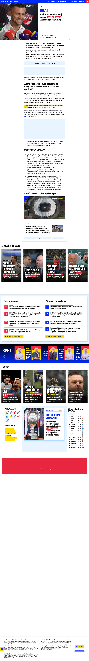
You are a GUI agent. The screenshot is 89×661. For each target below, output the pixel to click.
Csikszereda (73, 447)
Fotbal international (63, 1)
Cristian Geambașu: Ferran (39, 353)
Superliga (42, 6)
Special (80, 1)
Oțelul (72, 434)
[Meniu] (87, 1)
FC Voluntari (73, 443)
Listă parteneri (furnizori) (46, 649)
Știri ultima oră (11, 301)
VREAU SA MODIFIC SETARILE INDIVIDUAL (79, 651)
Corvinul (72, 428)
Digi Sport (27, 116)
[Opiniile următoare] (10, 356)
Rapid (72, 422)
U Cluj (72, 432)
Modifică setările (54, 455)
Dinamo (72, 418)
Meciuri (75, 414)
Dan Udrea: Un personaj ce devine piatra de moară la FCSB (72, 353)
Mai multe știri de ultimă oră (14, 336)
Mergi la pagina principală (55, 336)
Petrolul (72, 436)
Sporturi (73, 1)
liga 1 (40, 238)
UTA (72, 445)
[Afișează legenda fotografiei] (35, 38)
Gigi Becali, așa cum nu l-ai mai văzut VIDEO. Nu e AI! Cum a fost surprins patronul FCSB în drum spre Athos (23, 323)
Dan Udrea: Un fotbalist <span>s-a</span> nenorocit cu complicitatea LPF (23, 353)
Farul (72, 430)
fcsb (13, 440)
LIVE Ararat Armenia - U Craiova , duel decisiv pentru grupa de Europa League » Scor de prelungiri (23, 307)
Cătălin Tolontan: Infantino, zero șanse (56, 353)
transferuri (47, 238)
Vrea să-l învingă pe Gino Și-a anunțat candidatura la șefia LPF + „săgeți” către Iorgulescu (23, 331)
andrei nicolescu (58, 238)
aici (31, 652)
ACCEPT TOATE (79, 646)
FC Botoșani (73, 441)
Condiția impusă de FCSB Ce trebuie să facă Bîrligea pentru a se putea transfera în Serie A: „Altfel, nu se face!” (56, 265)
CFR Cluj (9, 435)
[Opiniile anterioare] (4, 356)
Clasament (71, 414)
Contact (62, 455)
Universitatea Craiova (12, 437)
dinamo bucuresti (30, 238)
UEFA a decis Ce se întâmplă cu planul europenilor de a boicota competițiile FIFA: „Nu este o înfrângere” (33, 265)
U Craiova (73, 424)
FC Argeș (73, 426)
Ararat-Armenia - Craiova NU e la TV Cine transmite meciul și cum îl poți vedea (65, 307)
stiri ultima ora (10, 428)
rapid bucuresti (10, 431)
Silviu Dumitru (44, 34)
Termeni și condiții (29, 455)
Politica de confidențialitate (42, 455)
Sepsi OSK (73, 438)
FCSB (72, 420)
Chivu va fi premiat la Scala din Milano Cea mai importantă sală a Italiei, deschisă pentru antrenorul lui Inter (11, 265)
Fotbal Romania (51, 1)
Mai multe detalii (11, 645)
